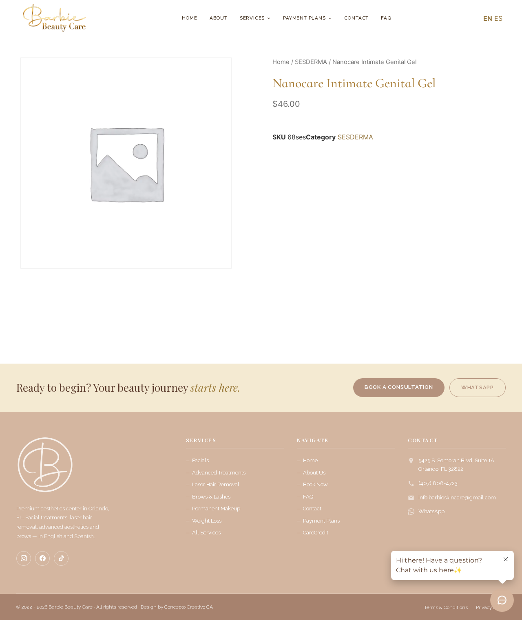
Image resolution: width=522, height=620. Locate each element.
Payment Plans (304, 18)
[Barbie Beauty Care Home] (44, 468)
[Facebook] (42, 558)
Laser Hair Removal (215, 484)
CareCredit (315, 533)
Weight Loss (206, 521)
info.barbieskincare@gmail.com (457, 497)
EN (487, 18)
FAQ (386, 18)
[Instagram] (23, 558)
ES (498, 18)
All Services (206, 533)
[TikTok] (61, 558)
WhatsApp (431, 511)
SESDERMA (311, 62)
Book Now (315, 484)
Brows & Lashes (211, 497)
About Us (314, 473)
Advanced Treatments (219, 473)
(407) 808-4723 (438, 483)
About (219, 18)
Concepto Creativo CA (188, 607)
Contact (356, 18)
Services (252, 18)
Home (189, 18)
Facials (200, 460)
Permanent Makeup (216, 508)
